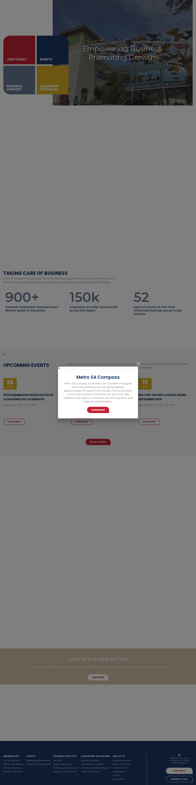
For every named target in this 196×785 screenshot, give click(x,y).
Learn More (98, 409)
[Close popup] (138, 363)
